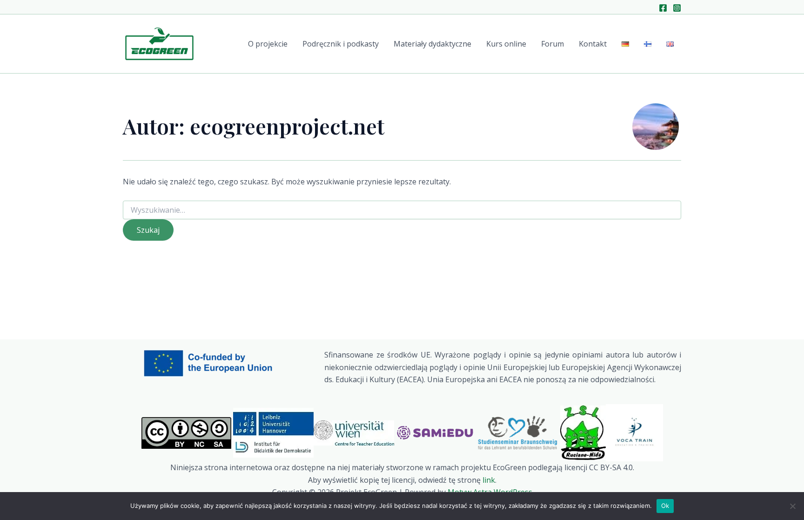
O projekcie (268, 44)
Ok (665, 505)
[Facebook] (663, 8)
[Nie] (792, 506)
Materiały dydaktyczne (432, 44)
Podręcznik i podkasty (340, 44)
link (488, 480)
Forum (552, 44)
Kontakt (593, 44)
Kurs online (506, 44)
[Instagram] (677, 8)
